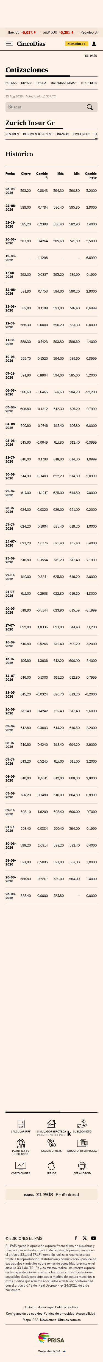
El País (91, 55)
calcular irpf (20, 1131)
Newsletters (48, 1320)
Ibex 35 (13, 32)
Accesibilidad (85, 1313)
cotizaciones (20, 1173)
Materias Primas (63, 83)
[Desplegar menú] (9, 44)
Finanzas (62, 134)
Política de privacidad (59, 1313)
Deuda (41, 83)
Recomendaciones (37, 134)
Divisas (26, 83)
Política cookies (66, 1307)
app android (82, 1173)
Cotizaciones (26, 70)
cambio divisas (51, 1150)
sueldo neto (82, 1131)
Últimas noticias (69, 1320)
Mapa (27, 1320)
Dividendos (81, 134)
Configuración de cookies (24, 1313)
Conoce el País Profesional (51, 1194)
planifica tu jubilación (20, 1152)
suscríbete (77, 44)
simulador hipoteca (51, 1131)
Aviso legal (46, 1307)
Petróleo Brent (91, 32)
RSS (35, 1320)
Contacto (30, 1307)
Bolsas (11, 83)
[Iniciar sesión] (94, 43)
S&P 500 (50, 32)
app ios (51, 1173)
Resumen (12, 134)
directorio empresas (82, 1150)
